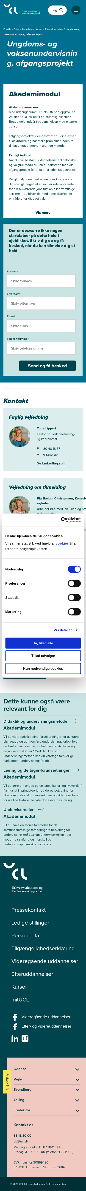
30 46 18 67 (51, 448)
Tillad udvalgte (43, 656)
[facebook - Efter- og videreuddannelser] (15, 1028)
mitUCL (20, 1000)
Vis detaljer (63, 630)
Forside (7, 29)
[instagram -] (26, 1040)
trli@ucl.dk (50, 455)
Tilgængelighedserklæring (43, 948)
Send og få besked (47, 365)
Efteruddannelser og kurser (28, 29)
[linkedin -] (15, 1040)
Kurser (19, 987)
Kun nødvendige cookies (43, 668)
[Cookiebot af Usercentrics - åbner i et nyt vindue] (61, 520)
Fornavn (12, 271)
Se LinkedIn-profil (51, 463)
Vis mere (43, 212)
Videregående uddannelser (44, 961)
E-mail (11, 316)
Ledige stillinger (30, 923)
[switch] (74, 583)
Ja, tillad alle (43, 643)
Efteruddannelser (54, 29)
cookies (63, 543)
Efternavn (13, 294)
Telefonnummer (18, 339)
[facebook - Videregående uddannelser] (15, 1018)
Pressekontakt (28, 910)
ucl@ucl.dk (21, 1141)
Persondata (25, 935)
